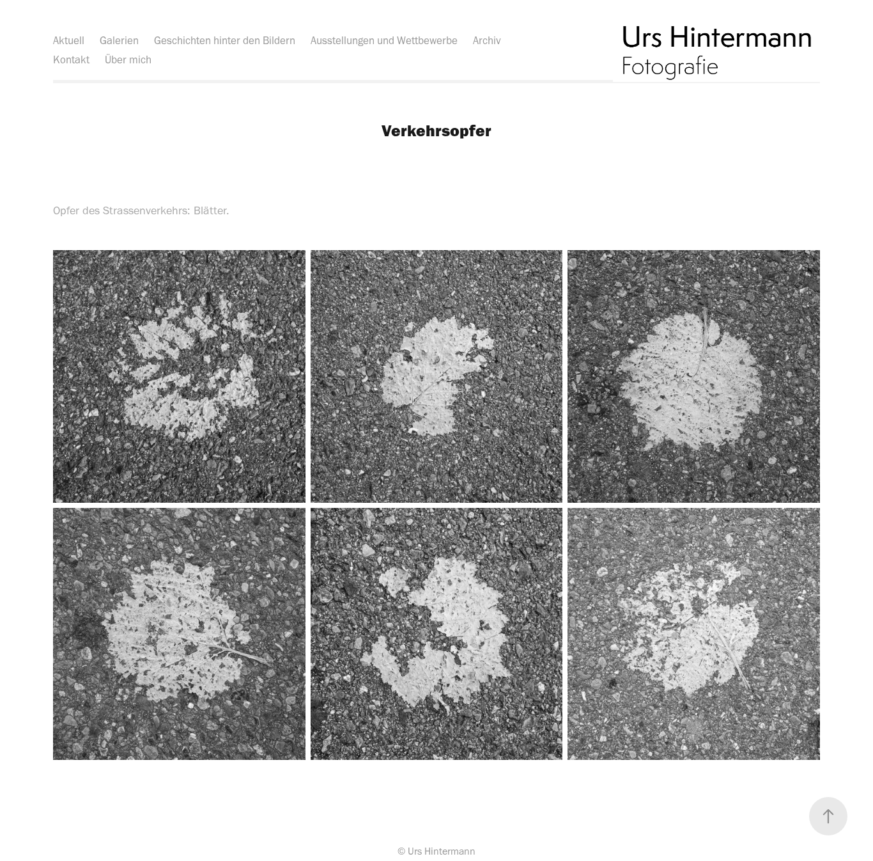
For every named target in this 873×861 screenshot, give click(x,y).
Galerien (119, 40)
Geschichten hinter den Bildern (224, 40)
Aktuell (68, 40)
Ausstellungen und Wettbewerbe (384, 40)
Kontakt (71, 59)
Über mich (128, 59)
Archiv (487, 40)
